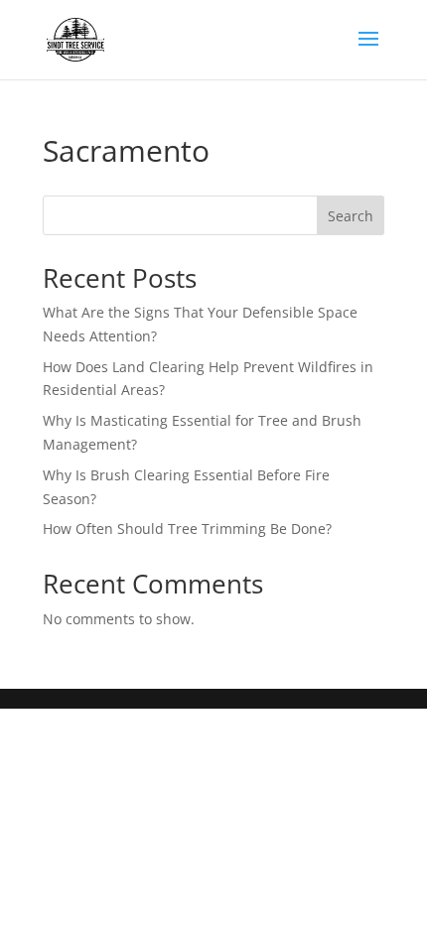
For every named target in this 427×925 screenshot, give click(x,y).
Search (350, 215)
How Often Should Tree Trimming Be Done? (187, 528)
